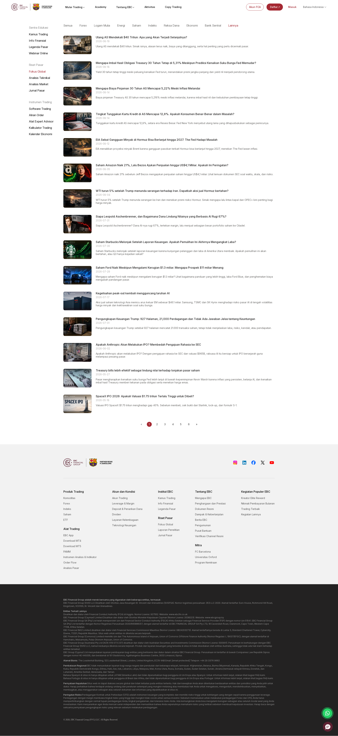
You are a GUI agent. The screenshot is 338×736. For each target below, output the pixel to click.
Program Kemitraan (206, 562)
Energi (121, 25)
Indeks (152, 25)
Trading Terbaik (250, 508)
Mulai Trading (73, 7)
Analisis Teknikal (39, 78)
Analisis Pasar (71, 567)
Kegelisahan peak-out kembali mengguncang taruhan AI (133, 293)
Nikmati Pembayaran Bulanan (258, 503)
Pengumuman (203, 525)
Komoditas (69, 498)
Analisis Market (38, 84)
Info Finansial (37, 40)
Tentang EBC (124, 7)
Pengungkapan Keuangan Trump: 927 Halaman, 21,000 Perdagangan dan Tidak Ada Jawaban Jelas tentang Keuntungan (175, 319)
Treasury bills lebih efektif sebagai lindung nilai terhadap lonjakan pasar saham (148, 370)
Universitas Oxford (206, 557)
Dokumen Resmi (204, 508)
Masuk (292, 6)
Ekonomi (192, 25)
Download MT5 (72, 546)
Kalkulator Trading (40, 127)
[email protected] (181, 660)
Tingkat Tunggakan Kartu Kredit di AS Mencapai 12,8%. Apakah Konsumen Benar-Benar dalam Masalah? (165, 114)
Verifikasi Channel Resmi (209, 536)
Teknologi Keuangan (124, 525)
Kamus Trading (38, 34)
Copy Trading (173, 6)
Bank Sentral (213, 25)
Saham (136, 25)
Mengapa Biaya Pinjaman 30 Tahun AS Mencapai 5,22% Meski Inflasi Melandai (148, 88)
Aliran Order (36, 115)
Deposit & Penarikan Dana (127, 508)
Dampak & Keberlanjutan (209, 514)
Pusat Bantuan (203, 530)
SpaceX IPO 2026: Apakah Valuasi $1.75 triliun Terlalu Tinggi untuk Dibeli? (145, 396)
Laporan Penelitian (169, 529)
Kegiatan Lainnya (251, 514)
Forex (83, 25)
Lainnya (233, 25)
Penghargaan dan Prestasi (210, 503)
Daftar (274, 6)
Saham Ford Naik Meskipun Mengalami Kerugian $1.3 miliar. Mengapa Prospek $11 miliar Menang (159, 267)
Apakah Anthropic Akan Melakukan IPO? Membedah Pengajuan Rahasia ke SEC (148, 344)
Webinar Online (38, 53)
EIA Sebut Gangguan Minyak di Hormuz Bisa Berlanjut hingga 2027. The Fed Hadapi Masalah (156, 139)
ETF (65, 519)
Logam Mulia (102, 25)
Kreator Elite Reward (253, 498)
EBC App (68, 535)
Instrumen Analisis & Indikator (80, 557)
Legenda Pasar (38, 47)
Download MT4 (72, 540)
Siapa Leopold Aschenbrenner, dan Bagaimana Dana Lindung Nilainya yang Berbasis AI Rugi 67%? (161, 216)
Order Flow (69, 562)
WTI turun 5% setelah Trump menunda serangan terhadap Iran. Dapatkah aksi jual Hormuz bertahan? (162, 191)
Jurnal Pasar (37, 90)
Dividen (116, 514)
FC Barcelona (203, 551)
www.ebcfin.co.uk (178, 614)
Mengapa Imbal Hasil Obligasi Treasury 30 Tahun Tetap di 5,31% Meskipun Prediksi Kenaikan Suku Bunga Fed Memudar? (176, 63)
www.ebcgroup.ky (214, 617)
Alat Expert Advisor (41, 121)
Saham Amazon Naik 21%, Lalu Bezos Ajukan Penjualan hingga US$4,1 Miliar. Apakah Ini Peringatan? (162, 165)
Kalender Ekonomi (40, 134)
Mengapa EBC (203, 498)
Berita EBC (201, 519)
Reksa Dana (171, 25)
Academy (100, 6)
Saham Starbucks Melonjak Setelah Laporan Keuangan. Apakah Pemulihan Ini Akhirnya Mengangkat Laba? (166, 242)
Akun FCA (255, 6)
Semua (67, 25)
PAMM (67, 551)
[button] (328, 727)
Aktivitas (150, 6)
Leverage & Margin (123, 503)
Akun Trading (120, 498)
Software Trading (40, 109)
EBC (73, 719)
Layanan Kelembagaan (125, 519)
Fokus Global (37, 71)
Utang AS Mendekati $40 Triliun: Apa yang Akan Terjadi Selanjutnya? (141, 37)
